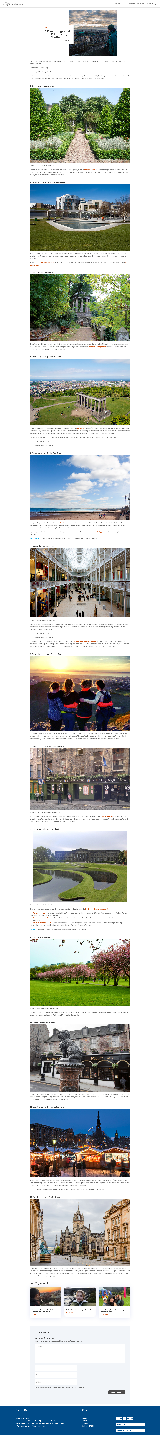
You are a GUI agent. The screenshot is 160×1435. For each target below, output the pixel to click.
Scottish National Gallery (42, 923)
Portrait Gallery (39, 913)
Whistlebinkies (107, 816)
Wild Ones (63, 523)
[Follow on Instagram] (120, 1418)
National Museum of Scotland (84, 641)
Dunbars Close (89, 170)
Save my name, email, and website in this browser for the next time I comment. (60, 1387)
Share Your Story (124, 1430)
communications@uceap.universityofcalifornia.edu (46, 1423)
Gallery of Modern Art (41, 918)
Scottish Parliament (47, 263)
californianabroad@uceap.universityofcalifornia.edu (45, 1421)
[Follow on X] (124, 1418)
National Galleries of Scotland (96, 909)
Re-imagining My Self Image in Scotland (78, 1310)
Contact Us (149, 4)
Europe (45, 27)
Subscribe (121, 1425)
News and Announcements (135, 4)
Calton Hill (81, 428)
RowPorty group (100, 532)
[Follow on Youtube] (128, 1418)
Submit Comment (116, 1392)
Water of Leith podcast (97, 347)
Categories (118, 4)
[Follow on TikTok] (131, 1418)
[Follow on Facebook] (117, 1418)
